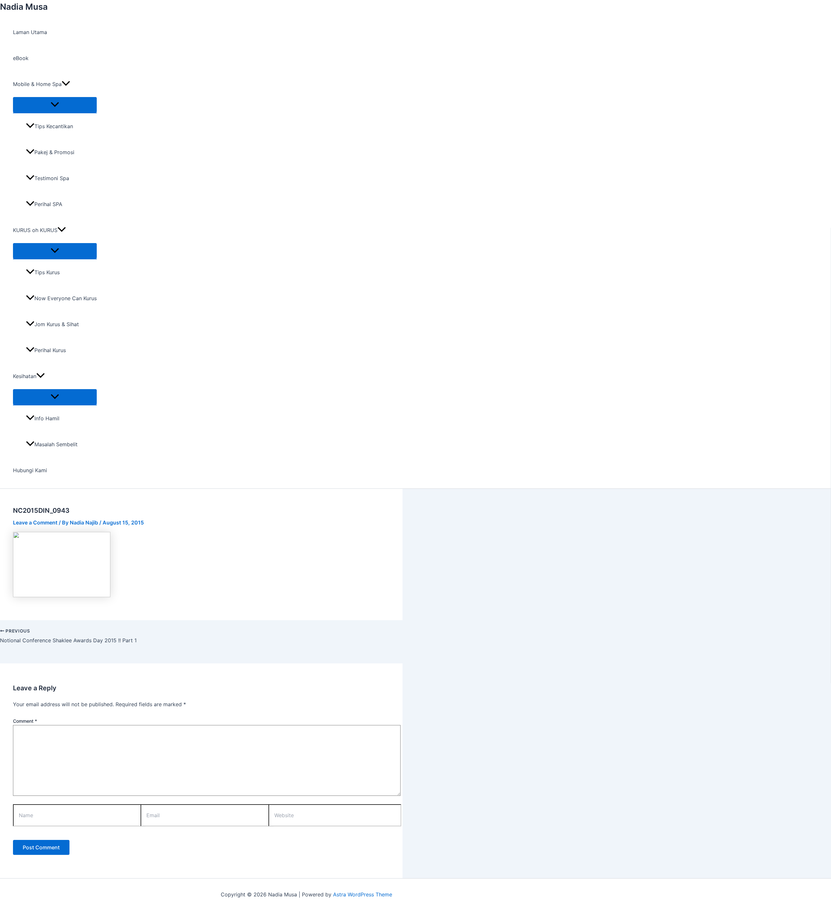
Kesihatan (24, 376)
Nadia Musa (24, 7)
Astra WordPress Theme (362, 894)
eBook (21, 58)
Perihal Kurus (50, 350)
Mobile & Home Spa (37, 84)
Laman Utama (30, 32)
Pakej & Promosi (54, 152)
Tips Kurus (47, 272)
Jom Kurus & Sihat (56, 324)
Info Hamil (46, 418)
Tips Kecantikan (53, 126)
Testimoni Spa (51, 178)
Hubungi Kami (30, 470)
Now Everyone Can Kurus (65, 298)
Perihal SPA (48, 204)
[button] (66, 84)
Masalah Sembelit (56, 444)
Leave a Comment (35, 522)
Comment (25, 721)
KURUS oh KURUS (35, 230)
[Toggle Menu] (55, 105)
